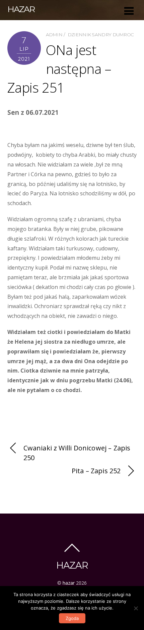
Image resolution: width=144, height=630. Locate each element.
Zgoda (72, 618)
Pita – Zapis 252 (96, 470)
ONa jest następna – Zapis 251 (59, 69)
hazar (69, 583)
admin (54, 34)
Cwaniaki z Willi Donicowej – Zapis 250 (77, 452)
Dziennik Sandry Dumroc (101, 34)
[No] (135, 608)
